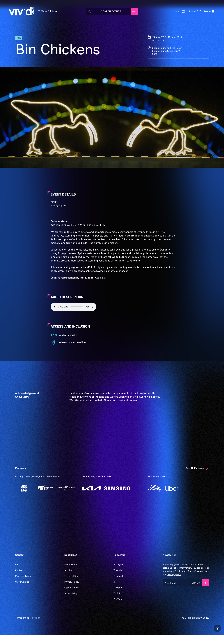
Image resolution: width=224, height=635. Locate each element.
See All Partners (195, 468)
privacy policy (174, 574)
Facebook (118, 576)
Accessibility (71, 593)
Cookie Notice (71, 588)
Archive (68, 570)
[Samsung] (117, 488)
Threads (118, 570)
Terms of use (22, 618)
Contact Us (21, 570)
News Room (70, 564)
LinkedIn (118, 588)
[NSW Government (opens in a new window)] (24, 488)
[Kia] (91, 488)
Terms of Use (71, 576)
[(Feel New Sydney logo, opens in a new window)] (67, 488)
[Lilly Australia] (155, 488)
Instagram (119, 564)
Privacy (36, 618)
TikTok (117, 593)
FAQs (18, 564)
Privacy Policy (71, 582)
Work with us (22, 582)
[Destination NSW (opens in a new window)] (45, 488)
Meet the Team (23, 576)
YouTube (118, 599)
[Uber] (171, 488)
